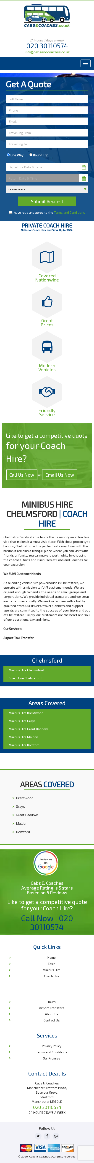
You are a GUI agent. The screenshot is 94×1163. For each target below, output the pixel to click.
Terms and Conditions (69, 212)
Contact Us (52, 1020)
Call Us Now (21, 475)
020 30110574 (47, 46)
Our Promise (51, 1058)
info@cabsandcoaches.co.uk (47, 52)
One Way (16, 155)
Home (51, 957)
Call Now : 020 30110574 (47, 922)
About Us (51, 1014)
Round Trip (40, 155)
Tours (51, 1002)
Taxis (51, 964)
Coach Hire (51, 976)
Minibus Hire (51, 970)
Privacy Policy (51, 1046)
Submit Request (47, 201)
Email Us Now (59, 475)
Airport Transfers (51, 1008)
